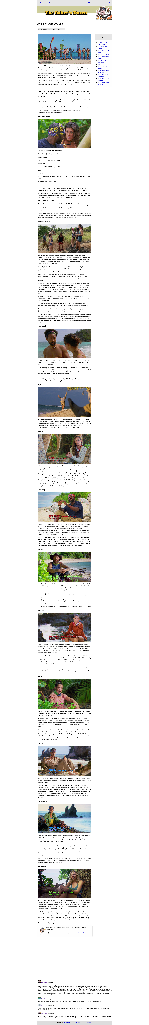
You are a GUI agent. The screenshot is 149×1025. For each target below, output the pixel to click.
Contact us (81, 1022)
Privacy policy (88, 1022)
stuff (93, 3)
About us (77, 1022)
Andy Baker (43, 27)
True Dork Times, (67, 1022)
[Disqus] (75, 958)
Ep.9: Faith (101, 65)
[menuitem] (94, 2)
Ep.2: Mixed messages (104, 55)
